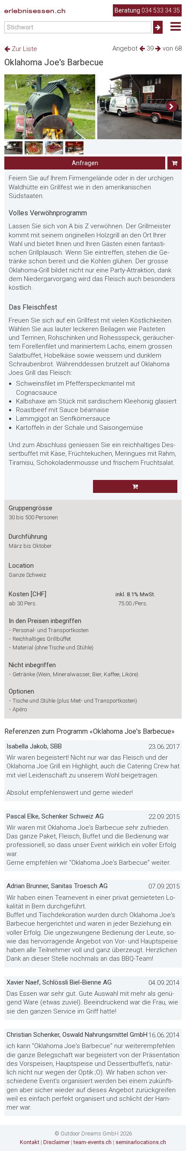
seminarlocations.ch (140, 1142)
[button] (171, 106)
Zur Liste (23, 49)
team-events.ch (93, 1142)
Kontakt (29, 1142)
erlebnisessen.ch (35, 11)
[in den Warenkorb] (174, 163)
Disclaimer (56, 1142)
